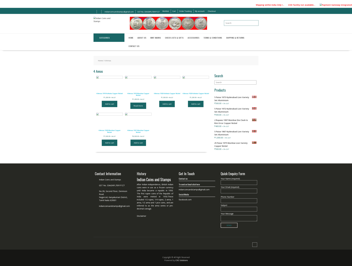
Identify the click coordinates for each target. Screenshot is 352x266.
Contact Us (134, 46)
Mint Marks (155, 37)
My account (199, 11)
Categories (104, 37)
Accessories (193, 37)
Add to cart (109, 104)
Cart (174, 11)
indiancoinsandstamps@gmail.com (114, 206)
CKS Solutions (181, 260)
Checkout (212, 11)
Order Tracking (185, 11)
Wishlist (165, 11)
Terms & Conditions (213, 37)
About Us (142, 37)
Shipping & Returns (235, 37)
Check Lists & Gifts (174, 37)
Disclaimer (141, 216)
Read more (138, 105)
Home (131, 37)
